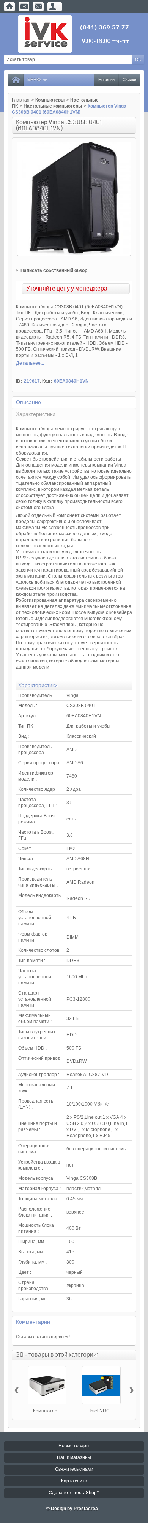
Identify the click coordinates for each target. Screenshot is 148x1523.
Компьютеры (50, 100)
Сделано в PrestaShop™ (74, 1493)
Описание (28, 402)
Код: (47, 381)
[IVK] (74, 34)
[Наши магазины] (38, 6)
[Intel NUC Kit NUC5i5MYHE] (101, 1385)
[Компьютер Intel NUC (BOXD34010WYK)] (47, 1385)
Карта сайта (74, 1481)
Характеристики (35, 414)
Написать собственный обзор (53, 270)
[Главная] (9, 6)
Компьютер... (47, 1411)
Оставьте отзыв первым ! (43, 1336)
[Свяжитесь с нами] (24, 6)
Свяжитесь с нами (74, 1469)
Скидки (129, 80)
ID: (19, 381)
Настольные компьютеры (53, 106)
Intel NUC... (101, 1411)
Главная (21, 100)
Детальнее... (30, 363)
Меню (34, 80)
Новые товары (74, 1446)
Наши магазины (74, 1457)
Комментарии (33, 1322)
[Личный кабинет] (52, 6)
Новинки (106, 80)
